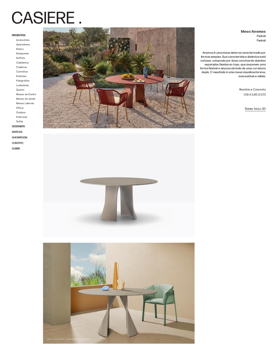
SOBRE (16, 148)
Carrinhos (22, 71)
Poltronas (21, 117)
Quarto (20, 90)
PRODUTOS (18, 35)
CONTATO (17, 143)
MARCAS (17, 132)
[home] (46, 18)
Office (20, 108)
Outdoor (21, 112)
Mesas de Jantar (26, 99)
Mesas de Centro (26, 94)
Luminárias (22, 85)
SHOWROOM (19, 137)
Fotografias (23, 80)
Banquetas (22, 53)
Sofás (19, 121)
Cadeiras (21, 67)
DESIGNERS (18, 126)
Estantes (21, 76)
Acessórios (23, 40)
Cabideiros (22, 62)
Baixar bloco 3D (255, 109)
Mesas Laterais (25, 103)
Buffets (20, 58)
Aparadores (23, 44)
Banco (20, 49)
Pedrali (261, 36)
